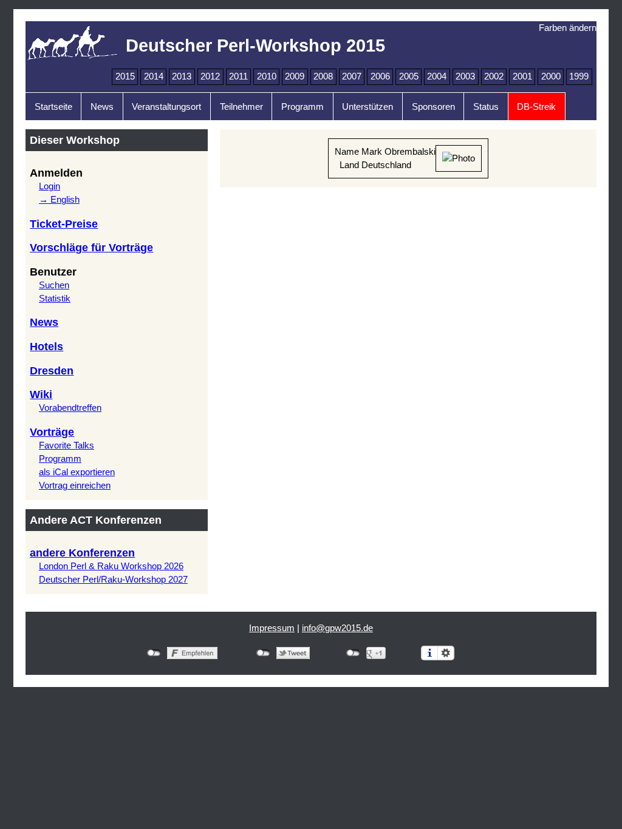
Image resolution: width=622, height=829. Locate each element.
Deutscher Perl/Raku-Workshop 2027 (113, 579)
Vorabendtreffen (70, 408)
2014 (153, 76)
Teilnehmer (241, 107)
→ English (59, 200)
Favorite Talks (66, 445)
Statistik (54, 298)
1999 (579, 76)
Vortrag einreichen (75, 485)
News (102, 107)
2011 (238, 76)
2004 (436, 76)
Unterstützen (367, 107)
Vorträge (52, 432)
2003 (465, 76)
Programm (302, 107)
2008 (323, 76)
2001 (522, 76)
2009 (294, 76)
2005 (409, 76)
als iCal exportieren (77, 472)
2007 (351, 76)
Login (49, 186)
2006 (380, 76)
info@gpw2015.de (337, 628)
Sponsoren (433, 107)
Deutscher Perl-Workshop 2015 (255, 45)
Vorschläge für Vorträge (91, 248)
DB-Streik (536, 107)
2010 (266, 76)
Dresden (51, 371)
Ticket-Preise (64, 224)
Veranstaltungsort (166, 107)
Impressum (272, 628)
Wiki (41, 394)
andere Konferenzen (82, 553)
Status (486, 107)
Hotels (46, 346)
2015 (125, 76)
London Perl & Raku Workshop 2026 (111, 566)
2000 (551, 76)
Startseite (53, 107)
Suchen (54, 285)
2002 (494, 76)
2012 (210, 76)
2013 (181, 76)
